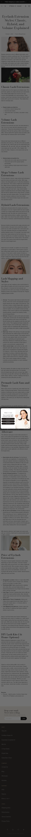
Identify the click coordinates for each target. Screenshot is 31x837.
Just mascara (8, 418)
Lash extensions (8, 423)
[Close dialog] (29, 409)
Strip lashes (8, 421)
